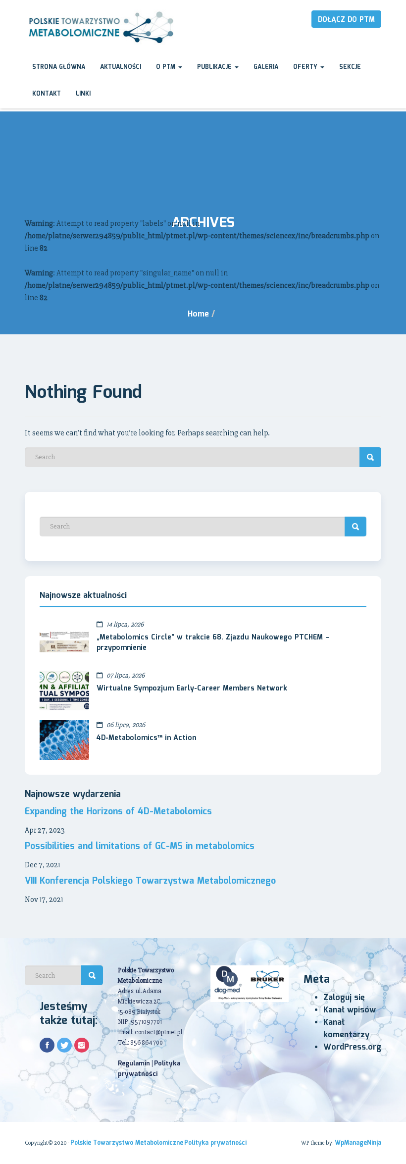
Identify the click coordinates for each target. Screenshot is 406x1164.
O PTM (166, 67)
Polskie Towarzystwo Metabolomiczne (126, 1143)
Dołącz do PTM (346, 19)
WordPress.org (352, 1047)
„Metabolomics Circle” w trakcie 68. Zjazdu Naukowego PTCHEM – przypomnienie (213, 643)
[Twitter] (64, 1045)
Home (198, 314)
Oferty (306, 67)
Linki (83, 94)
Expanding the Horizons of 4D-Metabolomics (118, 812)
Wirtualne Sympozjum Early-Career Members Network (192, 688)
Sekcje (350, 67)
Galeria (266, 67)
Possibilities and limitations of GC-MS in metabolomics (139, 846)
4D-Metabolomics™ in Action (146, 738)
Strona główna (58, 67)
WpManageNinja (358, 1143)
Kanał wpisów (349, 1010)
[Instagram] (81, 1045)
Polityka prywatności (149, 1069)
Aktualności (120, 67)
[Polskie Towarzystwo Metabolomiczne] (100, 27)
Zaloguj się (343, 998)
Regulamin (134, 1063)
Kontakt (46, 94)
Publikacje (215, 67)
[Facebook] (47, 1045)
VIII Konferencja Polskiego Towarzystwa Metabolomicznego (150, 881)
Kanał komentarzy (346, 1028)
